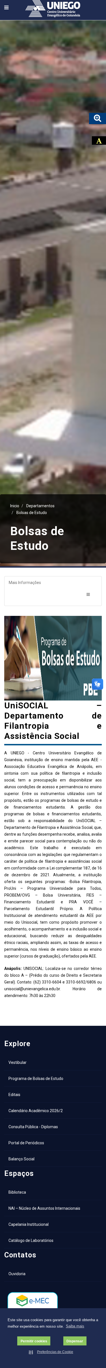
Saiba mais (75, 1326)
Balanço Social (21, 1159)
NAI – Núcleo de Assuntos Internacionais (44, 1208)
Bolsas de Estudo (31, 512)
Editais (14, 1094)
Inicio (14, 506)
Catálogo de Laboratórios (30, 1240)
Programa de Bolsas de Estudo (35, 1078)
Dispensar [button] (74, 1341)
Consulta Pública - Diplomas (33, 1127)
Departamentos (40, 506)
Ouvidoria (16, 1274)
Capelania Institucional (28, 1224)
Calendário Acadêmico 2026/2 (35, 1110)
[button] (52, 1352)
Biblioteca (17, 1192)
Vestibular (17, 1062)
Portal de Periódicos (26, 1143)
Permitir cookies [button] (34, 1341)
